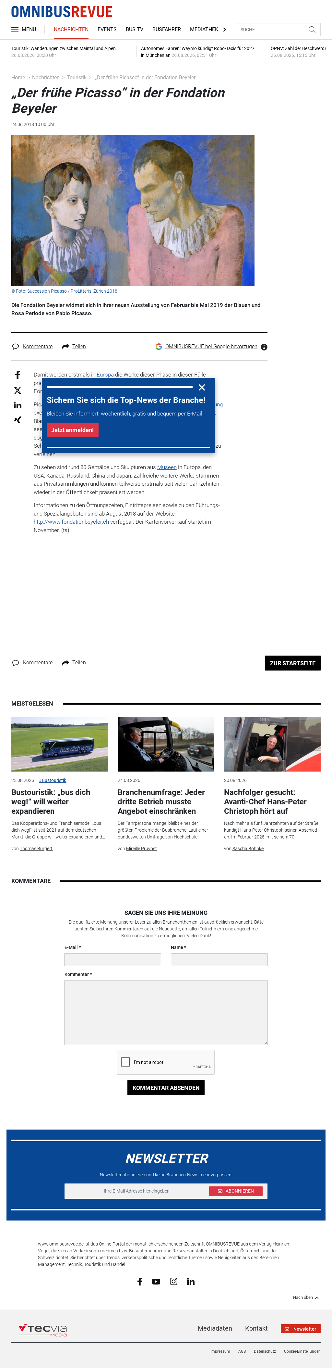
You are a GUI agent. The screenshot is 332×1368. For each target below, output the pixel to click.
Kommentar (77, 974)
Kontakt (256, 1328)
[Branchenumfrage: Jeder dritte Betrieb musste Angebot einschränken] (166, 744)
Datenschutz (265, 1351)
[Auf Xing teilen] (17, 419)
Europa (105, 374)
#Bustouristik (52, 780)
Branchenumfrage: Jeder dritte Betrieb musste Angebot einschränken (161, 802)
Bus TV (134, 29)
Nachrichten (71, 29)
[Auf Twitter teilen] (17, 390)
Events (107, 29)
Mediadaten (215, 1328)
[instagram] (173, 1281)
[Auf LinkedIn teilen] (17, 405)
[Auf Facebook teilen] (17, 374)
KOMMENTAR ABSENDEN (166, 1087)
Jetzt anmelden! (72, 430)
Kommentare (38, 346)
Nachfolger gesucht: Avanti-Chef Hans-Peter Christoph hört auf (265, 802)
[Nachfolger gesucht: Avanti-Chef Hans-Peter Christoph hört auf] (272, 744)
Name (177, 947)
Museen (167, 467)
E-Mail (71, 947)
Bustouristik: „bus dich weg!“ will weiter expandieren (50, 802)
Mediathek (204, 29)
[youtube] (156, 1281)
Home (18, 77)
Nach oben (303, 1297)
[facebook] (139, 1281)
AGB (242, 1351)
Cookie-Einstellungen (302, 1351)
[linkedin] (191, 1281)
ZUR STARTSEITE (292, 663)
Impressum (220, 1351)
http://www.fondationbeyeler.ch (71, 521)
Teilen (79, 346)
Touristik (77, 77)
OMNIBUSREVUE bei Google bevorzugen (211, 346)
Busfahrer (166, 29)
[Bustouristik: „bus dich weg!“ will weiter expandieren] (59, 744)
